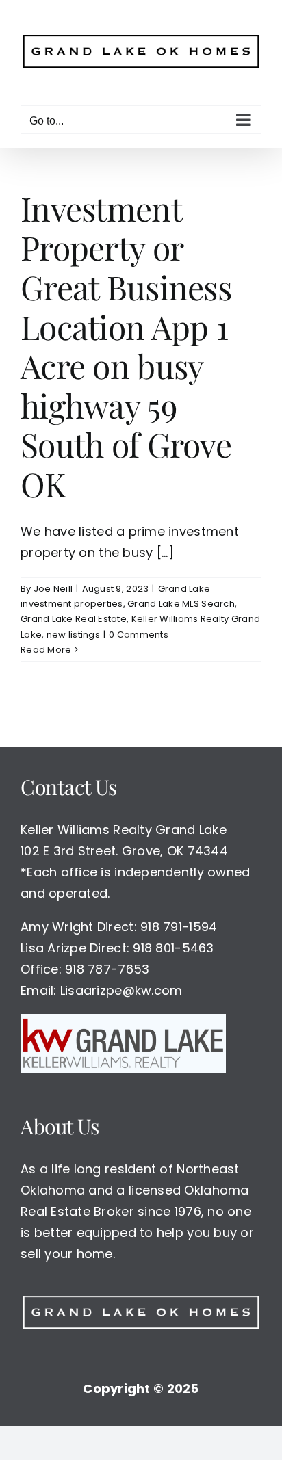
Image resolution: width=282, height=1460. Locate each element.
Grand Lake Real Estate (74, 613)
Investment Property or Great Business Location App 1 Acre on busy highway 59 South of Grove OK (126, 340)
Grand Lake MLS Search (181, 598)
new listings (73, 629)
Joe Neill (53, 583)
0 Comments (138, 629)
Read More (46, 644)
